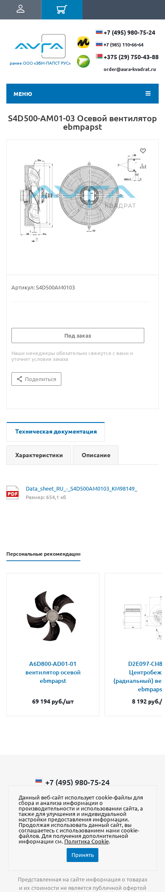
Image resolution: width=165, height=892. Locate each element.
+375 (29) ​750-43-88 (131, 57)
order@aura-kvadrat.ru (130, 69)
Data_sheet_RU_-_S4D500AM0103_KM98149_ (81, 488)
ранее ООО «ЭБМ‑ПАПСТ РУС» (40, 63)
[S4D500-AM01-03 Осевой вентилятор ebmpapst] (82, 205)
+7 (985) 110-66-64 (123, 44)
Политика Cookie (86, 841)
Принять (83, 854)
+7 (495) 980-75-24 (129, 32)
